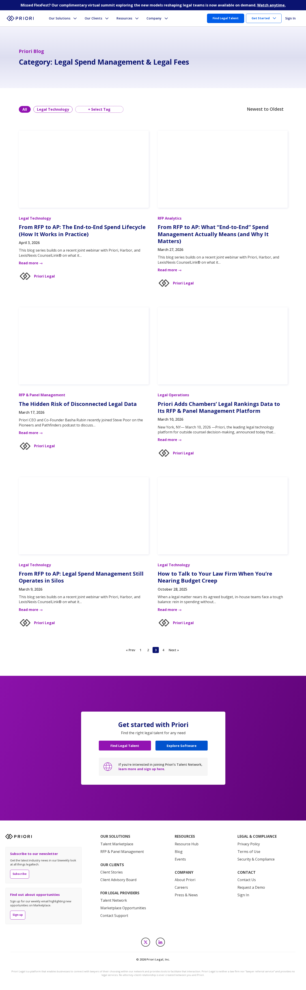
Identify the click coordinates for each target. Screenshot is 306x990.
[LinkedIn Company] (160, 942)
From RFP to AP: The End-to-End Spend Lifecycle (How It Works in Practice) (82, 230)
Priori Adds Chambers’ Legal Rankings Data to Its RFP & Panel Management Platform (219, 407)
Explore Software (181, 745)
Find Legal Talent (124, 745)
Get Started (261, 18)
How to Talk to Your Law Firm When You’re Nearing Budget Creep (215, 577)
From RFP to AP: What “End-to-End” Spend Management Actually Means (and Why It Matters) (213, 233)
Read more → (31, 263)
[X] (145, 942)
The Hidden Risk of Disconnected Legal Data (78, 403)
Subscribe (20, 874)
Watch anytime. (271, 5)
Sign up (18, 915)
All (24, 109)
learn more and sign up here (141, 769)
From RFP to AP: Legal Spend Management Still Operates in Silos (81, 577)
